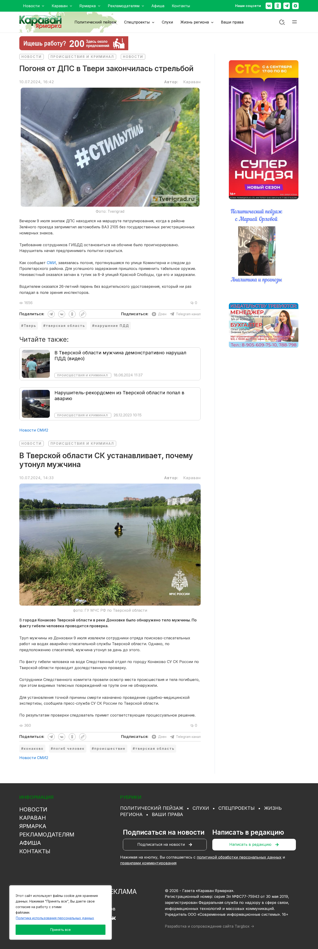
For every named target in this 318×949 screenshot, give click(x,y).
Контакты (34, 851)
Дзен (162, 314)
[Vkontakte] (269, 6)
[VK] (113, 918)
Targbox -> (244, 926)
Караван (32, 817)
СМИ (51, 262)
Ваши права (167, 814)
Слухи (201, 808)
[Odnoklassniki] (277, 6)
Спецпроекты (236, 808)
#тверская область (64, 326)
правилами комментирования (148, 863)
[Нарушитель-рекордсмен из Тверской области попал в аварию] (36, 403)
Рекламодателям (46, 834)
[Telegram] (286, 6)
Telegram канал (188, 314)
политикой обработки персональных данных (239, 857)
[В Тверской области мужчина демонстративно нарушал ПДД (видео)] (36, 363)
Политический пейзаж (151, 808)
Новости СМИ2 (33, 430)
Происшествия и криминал (82, 57)
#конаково (32, 748)
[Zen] (295, 6)
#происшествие (108, 748)
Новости (31, 57)
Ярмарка (32, 826)
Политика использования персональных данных (55, 918)
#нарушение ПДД (110, 326)
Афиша (30, 843)
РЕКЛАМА (121, 892)
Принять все (60, 930)
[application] (42, 6)
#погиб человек (68, 748)
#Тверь (28, 326)
